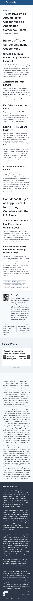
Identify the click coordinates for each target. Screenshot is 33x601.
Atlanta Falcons (24, 381)
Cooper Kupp (7, 281)
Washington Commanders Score (19, 442)
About (20, 592)
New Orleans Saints (18, 398)
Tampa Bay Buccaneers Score (11, 440)
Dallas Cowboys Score (18, 417)
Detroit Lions (13, 389)
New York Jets (12, 400)
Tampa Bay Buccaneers (22, 404)
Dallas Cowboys (19, 387)
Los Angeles (7, 284)
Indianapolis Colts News (10, 459)
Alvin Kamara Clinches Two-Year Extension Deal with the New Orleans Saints (24, 328)
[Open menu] (28, 2)
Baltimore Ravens (10, 383)
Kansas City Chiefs (14, 392)
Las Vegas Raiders (25, 392)
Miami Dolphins (9, 396)
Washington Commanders (22, 406)
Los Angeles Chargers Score (20, 427)
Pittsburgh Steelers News (19, 472)
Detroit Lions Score (17, 419)
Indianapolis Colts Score (10, 423)
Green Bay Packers (23, 389)
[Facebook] (4, 592)
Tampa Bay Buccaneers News (11, 476)
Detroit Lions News (17, 455)
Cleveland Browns (9, 387)
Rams (12, 287)
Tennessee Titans (9, 406)
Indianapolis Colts (18, 391)
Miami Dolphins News (22, 465)
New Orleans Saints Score (15, 432)
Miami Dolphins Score (22, 429)
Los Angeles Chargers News (19, 463)
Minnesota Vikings (19, 396)
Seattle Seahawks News (23, 474)
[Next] (28, 357)
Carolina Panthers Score (14, 413)
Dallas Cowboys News (18, 453)
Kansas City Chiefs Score (15, 425)
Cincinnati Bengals (24, 385)
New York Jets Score (17, 434)
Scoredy (25, 287)
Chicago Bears (13, 385)
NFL (24, 284)
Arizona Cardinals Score (14, 410)
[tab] (13, 367)
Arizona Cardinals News (13, 446)
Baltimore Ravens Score (15, 411)
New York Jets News (16, 470)
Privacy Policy (26, 594)
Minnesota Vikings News (10, 467)
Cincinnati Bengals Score (16, 415)
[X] (6, 592)
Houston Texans (7, 391)
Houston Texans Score (20, 421)
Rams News (18, 287)
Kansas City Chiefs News (15, 461)
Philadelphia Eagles (23, 400)
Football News (7, 10)
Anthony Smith (8, 33)
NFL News (6, 287)
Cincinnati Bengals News (15, 451)
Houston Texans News (20, 457)
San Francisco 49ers (22, 402)
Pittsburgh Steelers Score (19, 436)
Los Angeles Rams (16, 284)
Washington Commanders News (19, 478)
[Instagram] (4, 594)
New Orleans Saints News (15, 468)
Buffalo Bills (19, 383)
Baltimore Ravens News (14, 448)
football (14, 281)
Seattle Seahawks (9, 404)
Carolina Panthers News (14, 449)
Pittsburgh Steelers (10, 402)
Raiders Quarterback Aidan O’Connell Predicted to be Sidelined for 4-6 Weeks (8, 329)
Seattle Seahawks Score (23, 438)
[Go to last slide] (4, 357)
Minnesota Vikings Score (10, 430)
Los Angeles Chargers (11, 394)
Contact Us (27, 592)
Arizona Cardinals (14, 381)
